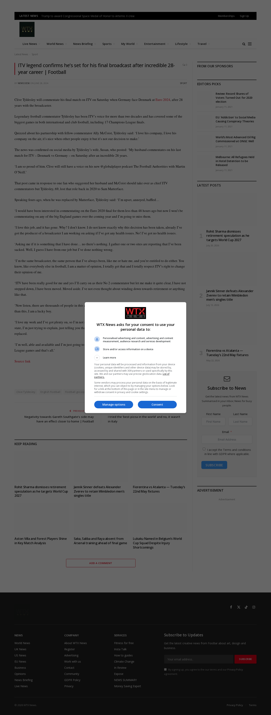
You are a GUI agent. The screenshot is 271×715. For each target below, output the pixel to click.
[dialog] (135, 357)
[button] (135, 357)
